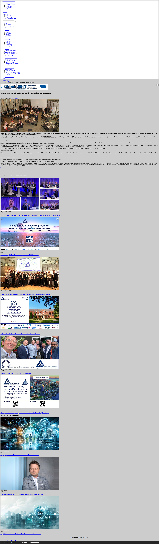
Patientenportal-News (9, 68)
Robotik (7, 40)
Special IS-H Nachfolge (7, 69)
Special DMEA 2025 (9, 42)
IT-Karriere (7, 43)
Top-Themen (5, 23)
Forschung (7, 39)
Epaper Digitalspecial (9, 62)
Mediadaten (5, 9)
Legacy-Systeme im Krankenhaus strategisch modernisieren (19, 455)
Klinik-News (8, 35)
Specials (7, 8)
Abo (4, 11)
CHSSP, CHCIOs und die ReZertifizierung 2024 (15, 373)
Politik (6, 36)
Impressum (3, 540)
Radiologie (7, 34)
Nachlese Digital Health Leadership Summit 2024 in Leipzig (19, 255)
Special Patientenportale (7, 59)
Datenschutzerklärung (13, 540)
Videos (6, 47)
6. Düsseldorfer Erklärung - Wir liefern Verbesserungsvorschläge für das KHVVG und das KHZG (31, 215)
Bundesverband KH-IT (10, 17)
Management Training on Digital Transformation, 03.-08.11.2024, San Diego (24, 413)
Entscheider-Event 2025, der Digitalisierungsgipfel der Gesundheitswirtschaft (25, 294)
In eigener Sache (8, 6)
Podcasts (7, 49)
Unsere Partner (6, 14)
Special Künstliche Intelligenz (9, 52)
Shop (4, 13)
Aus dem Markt (8, 46)
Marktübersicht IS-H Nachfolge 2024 (12, 73)
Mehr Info (19, 542)
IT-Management (8, 33)
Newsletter (5, 12)
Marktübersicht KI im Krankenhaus (12, 55)
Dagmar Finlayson (15, 98)
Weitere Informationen (4, 167)
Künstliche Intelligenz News (11, 58)
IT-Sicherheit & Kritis (9, 26)
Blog (4, 78)
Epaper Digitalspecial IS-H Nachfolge (12, 72)
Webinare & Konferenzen (10, 50)
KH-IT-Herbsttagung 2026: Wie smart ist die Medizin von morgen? (21, 494)
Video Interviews (8, 67)
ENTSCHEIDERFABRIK (10, 18)
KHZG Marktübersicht (9, 45)
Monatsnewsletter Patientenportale (12, 63)
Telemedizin (7, 32)
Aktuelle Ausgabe (8, 7)
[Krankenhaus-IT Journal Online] (8, 1)
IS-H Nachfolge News (9, 77)
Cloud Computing (9, 37)
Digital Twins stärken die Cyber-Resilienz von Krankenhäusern (20, 534)
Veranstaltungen (8, 44)
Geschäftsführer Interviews (10, 65)
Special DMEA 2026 (9, 41)
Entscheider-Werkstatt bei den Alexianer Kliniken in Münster (20, 334)
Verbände (7, 51)
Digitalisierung (8, 27)
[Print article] (158, 172)
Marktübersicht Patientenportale (11, 64)
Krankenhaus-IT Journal (8, 3)
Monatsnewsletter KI (9, 56)
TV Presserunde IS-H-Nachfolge (11, 75)
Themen (4, 28)
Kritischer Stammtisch (9, 19)
